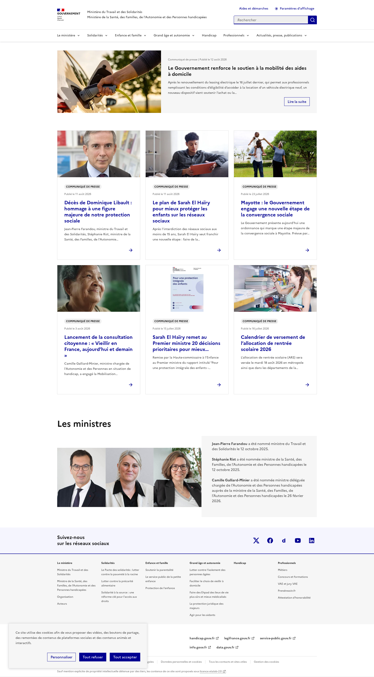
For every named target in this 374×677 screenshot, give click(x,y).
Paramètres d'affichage (297, 8)
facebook (270, 540)
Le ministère (66, 35)
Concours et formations (293, 577)
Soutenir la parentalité (159, 570)
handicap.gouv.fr (202, 638)
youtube (298, 540)
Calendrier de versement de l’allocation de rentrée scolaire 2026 (273, 343)
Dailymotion (284, 540)
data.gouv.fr (225, 647)
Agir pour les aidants (202, 615)
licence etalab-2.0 (211, 671)
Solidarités (95, 35)
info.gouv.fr (198, 647)
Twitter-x (256, 540)
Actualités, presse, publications (279, 35)
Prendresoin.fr (287, 591)
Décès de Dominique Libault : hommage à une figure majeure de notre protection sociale (98, 211)
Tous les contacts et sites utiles (228, 662)
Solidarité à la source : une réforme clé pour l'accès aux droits (119, 597)
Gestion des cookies (266, 662)
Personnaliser (61, 657)
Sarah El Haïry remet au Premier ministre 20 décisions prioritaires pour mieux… (186, 343)
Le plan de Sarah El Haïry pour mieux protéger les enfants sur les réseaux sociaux (181, 211)
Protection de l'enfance (160, 588)
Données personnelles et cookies (181, 662)
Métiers (282, 570)
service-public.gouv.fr (276, 638)
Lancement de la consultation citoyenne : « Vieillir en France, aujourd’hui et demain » (98, 346)
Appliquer (312, 20)
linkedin (311, 540)
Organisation (65, 597)
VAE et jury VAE (288, 584)
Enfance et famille (128, 35)
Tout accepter (125, 657)
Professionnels (233, 35)
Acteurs (62, 604)
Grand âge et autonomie (172, 35)
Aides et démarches (253, 8)
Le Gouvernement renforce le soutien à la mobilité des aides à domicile (237, 71)
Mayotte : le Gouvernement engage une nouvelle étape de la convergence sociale (275, 208)
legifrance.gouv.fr (237, 638)
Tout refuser (93, 657)
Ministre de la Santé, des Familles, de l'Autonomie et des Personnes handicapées (76, 585)
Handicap (209, 35)
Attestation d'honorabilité (294, 598)
